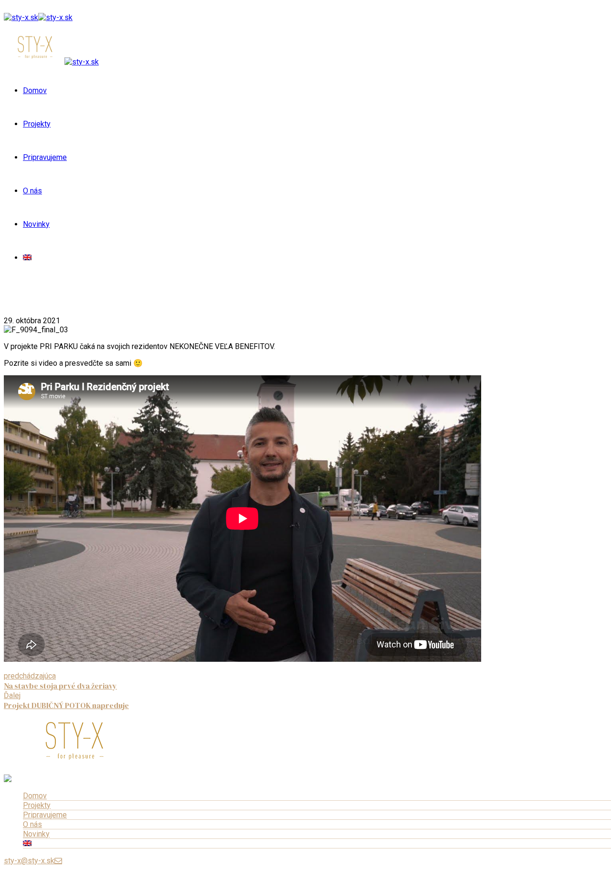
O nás (32, 190)
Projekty (37, 123)
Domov (35, 90)
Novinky (36, 224)
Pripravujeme (45, 157)
